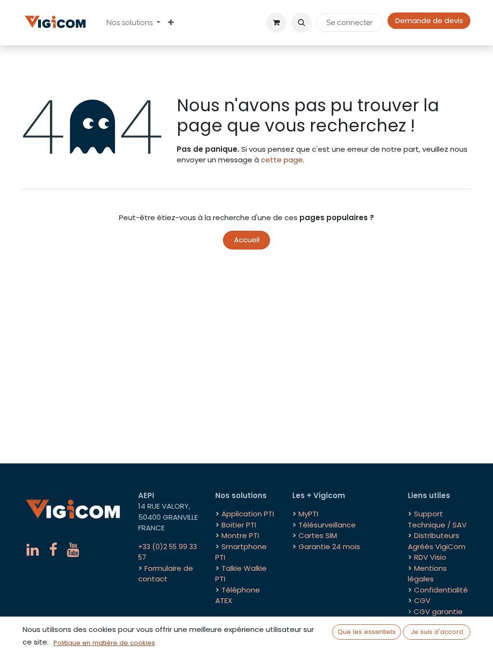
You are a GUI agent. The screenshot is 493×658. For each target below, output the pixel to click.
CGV (422, 600)
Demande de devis (429, 20)
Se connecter (349, 22)
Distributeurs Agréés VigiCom (437, 541)
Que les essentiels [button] (366, 631)
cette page (282, 160)
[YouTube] (73, 549)
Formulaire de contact (165, 573)
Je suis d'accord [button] (437, 631)
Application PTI (247, 514)
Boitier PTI (238, 525)
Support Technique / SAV (437, 519)
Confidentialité (441, 590)
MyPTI (308, 514)
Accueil (246, 240)
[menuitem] (133, 22)
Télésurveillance (327, 525)
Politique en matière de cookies (104, 642)
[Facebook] (53, 549)
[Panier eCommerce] (276, 23)
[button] (301, 23)
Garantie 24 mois (329, 546)
